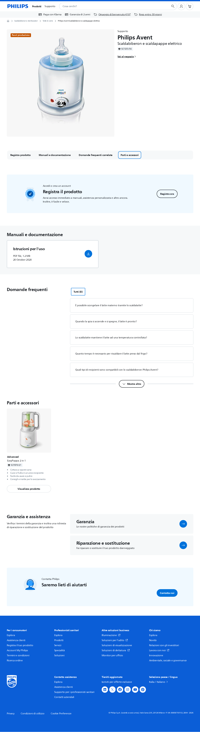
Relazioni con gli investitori (164, 645)
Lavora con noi (157, 650)
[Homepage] (17, 6)
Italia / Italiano (157, 682)
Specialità (59, 650)
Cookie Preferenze (61, 713)
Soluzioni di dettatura (114, 650)
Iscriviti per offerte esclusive (117, 682)
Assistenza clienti (16, 640)
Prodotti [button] (37, 6)
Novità (153, 640)
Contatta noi (167, 593)
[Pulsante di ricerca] (173, 6)
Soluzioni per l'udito (113, 640)
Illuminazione (109, 635)
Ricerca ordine (15, 660)
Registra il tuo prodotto (20, 645)
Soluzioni (59, 655)
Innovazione (156, 655)
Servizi (57, 645)
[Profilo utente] (181, 6)
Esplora (11, 635)
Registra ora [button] (167, 194)
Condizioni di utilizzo (32, 713)
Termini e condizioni (18, 655)
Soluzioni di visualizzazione (117, 645)
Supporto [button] (50, 6)
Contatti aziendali (64, 697)
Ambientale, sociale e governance (168, 660)
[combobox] (110, 6)
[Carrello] (189, 6)
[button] (88, 254)
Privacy (11, 713)
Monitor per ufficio (112, 655)
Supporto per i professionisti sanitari (74, 692)
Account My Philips (17, 650)
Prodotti (59, 640)
